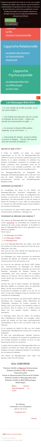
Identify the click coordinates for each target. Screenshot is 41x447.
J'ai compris (10, 20)
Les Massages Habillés (12, 238)
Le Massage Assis (10, 240)
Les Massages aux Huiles (13, 235)
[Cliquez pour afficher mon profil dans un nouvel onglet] (20, 393)
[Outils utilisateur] (38, 97)
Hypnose (22, 368)
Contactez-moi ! (20, 412)
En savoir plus (11, 24)
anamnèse (10, 223)
